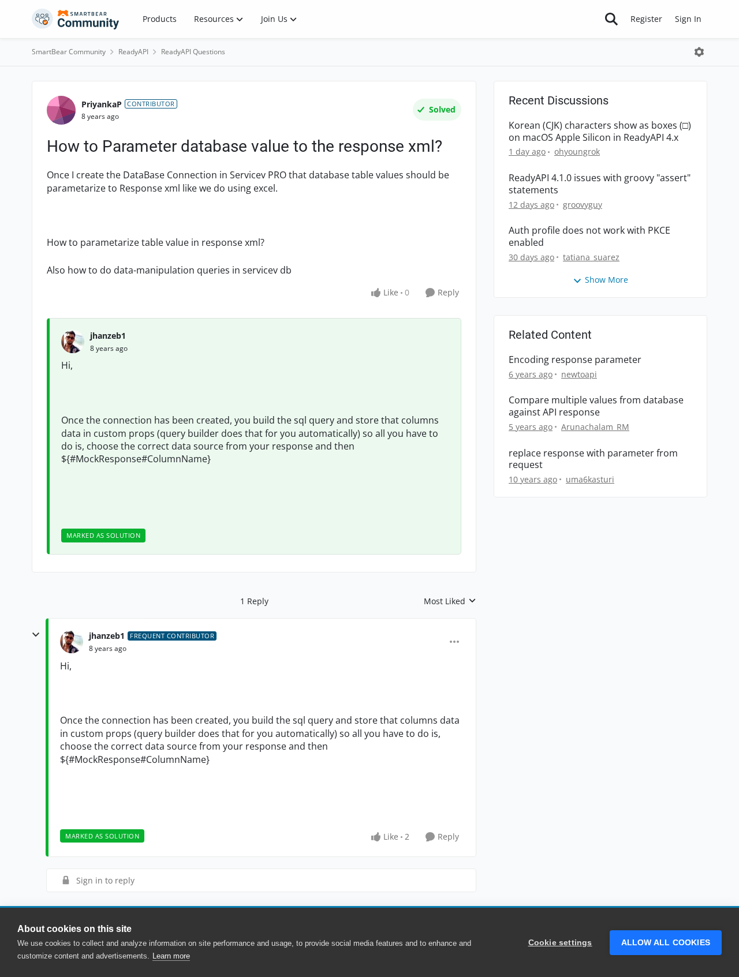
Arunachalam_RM (595, 426)
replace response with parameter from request (593, 459)
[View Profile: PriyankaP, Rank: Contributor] (61, 110)
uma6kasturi (590, 479)
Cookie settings (560, 942)
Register (646, 18)
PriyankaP (101, 104)
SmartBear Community (69, 52)
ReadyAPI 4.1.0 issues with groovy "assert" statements (600, 184)
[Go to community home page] (76, 19)
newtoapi (579, 374)
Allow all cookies (665, 942)
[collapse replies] (36, 635)
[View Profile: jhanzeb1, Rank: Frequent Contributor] (71, 641)
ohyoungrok (577, 151)
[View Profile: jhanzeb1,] (72, 341)
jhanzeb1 (108, 335)
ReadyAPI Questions (193, 52)
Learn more (171, 956)
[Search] (611, 19)
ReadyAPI (133, 52)
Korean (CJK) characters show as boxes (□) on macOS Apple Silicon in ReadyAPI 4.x (600, 131)
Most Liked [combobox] (450, 601)
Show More (606, 279)
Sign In (688, 18)
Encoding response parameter (575, 360)
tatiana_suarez (591, 257)
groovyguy (582, 204)
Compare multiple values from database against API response (596, 406)
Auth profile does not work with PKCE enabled (589, 236)
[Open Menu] (699, 52)
